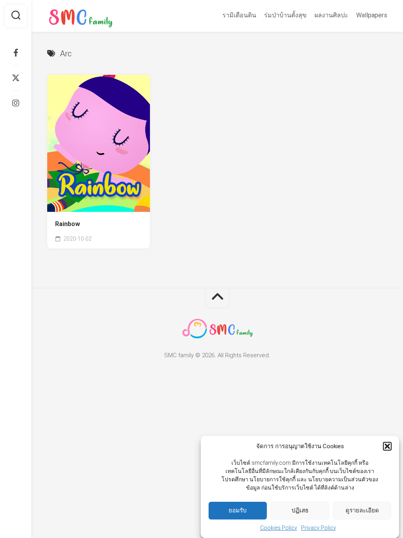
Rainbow (67, 224)
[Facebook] (16, 53)
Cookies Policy (278, 528)
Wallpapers (371, 15)
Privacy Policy (318, 528)
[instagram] (16, 103)
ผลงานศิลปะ (331, 15)
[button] (387, 446)
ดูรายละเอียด (362, 510)
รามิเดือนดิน (239, 15)
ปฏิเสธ (300, 510)
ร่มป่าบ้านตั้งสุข (285, 15)
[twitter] (16, 78)
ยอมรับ (238, 510)
